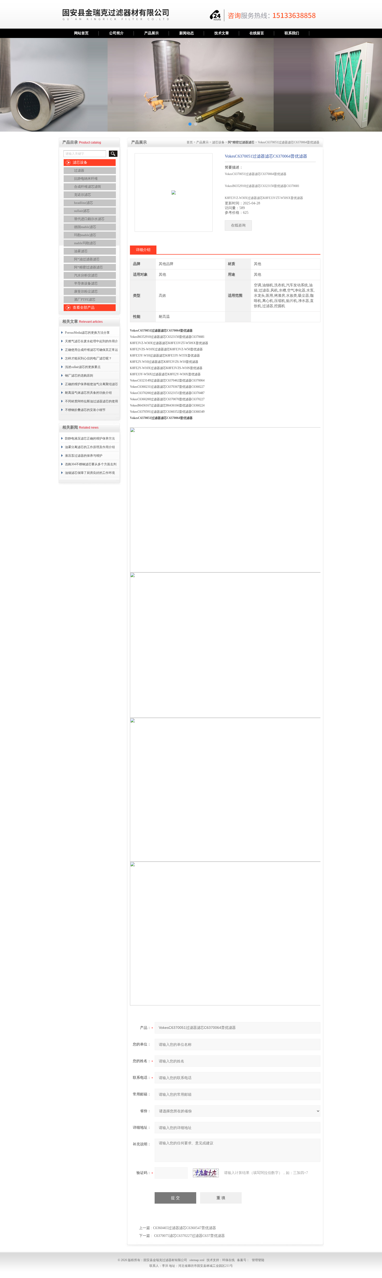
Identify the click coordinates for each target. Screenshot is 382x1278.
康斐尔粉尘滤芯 (86, 291)
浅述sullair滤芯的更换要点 (83, 367)
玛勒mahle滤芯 (85, 235)
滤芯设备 (80, 162)
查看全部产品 (84, 307)
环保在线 (228, 1260)
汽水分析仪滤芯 (86, 275)
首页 (190, 142)
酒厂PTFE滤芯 (84, 299)
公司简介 (116, 33)
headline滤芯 (83, 203)
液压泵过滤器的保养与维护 (83, 455)
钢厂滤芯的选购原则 (79, 375)
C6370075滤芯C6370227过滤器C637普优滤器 (189, 1236)
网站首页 (81, 33)
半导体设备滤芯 (86, 283)
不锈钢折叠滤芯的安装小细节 (85, 410)
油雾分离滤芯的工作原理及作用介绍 (90, 447)
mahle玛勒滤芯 (85, 243)
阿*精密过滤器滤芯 (88, 267)
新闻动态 (186, 33)
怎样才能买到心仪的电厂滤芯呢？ (88, 358)
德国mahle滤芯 (85, 227)
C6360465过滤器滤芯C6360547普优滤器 (184, 1228)
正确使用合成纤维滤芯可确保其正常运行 (91, 351)
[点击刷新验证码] (206, 1173)
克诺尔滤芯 (82, 195)
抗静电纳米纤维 (86, 178)
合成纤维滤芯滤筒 (87, 187)
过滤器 (79, 170)
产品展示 (151, 33)
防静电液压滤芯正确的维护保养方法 (90, 438)
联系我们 (292, 33)
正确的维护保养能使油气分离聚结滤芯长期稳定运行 (91, 385)
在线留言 (256, 33)
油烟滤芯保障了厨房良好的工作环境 (90, 473)
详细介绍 (143, 250)
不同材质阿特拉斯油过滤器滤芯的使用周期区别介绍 (91, 402)
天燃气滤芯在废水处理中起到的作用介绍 (91, 342)
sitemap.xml (196, 1260)
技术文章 (221, 33)
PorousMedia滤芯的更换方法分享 (87, 332)
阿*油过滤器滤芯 (87, 259)
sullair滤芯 (82, 211)
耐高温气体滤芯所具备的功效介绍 (88, 393)
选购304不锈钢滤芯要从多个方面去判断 (90, 465)
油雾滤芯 (81, 251)
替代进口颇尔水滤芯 (89, 219)
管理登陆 (258, 1260)
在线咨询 (238, 225)
